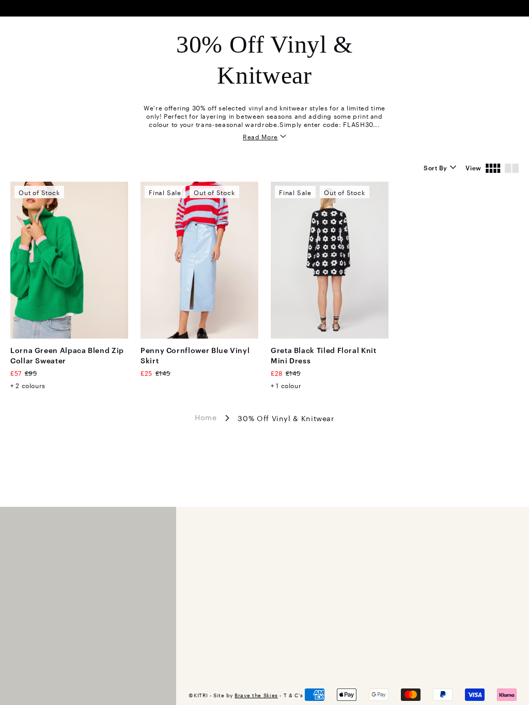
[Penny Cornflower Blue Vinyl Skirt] (199, 260)
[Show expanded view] (512, 167)
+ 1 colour (286, 385)
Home (206, 417)
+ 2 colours (27, 385)
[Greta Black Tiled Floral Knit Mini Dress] (329, 260)
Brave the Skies (256, 695)
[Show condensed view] (493, 167)
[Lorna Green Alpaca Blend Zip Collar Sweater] (69, 260)
